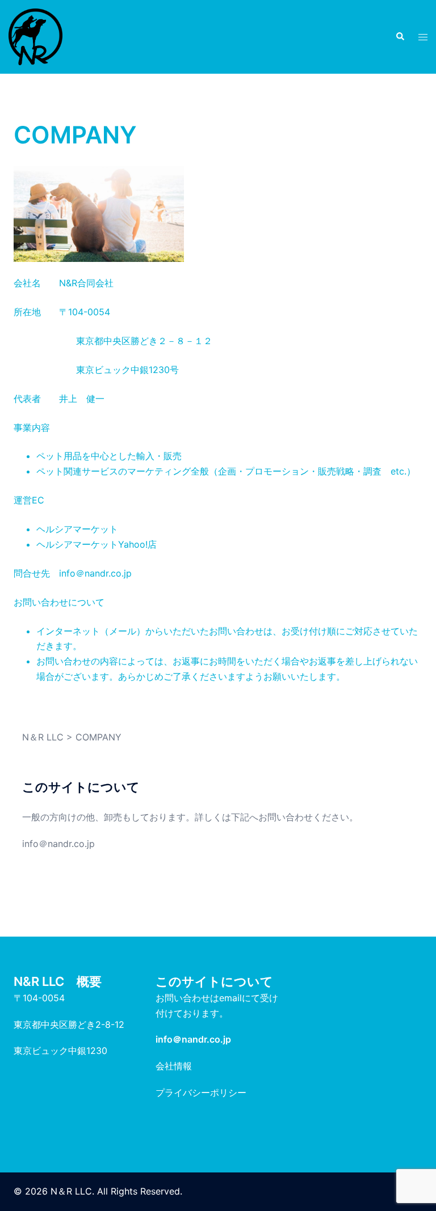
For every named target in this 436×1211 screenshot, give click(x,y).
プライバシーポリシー (201, 1092)
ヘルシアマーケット (77, 529)
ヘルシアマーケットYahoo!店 (96, 544)
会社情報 (174, 1066)
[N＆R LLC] (35, 35)
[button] (399, 36)
